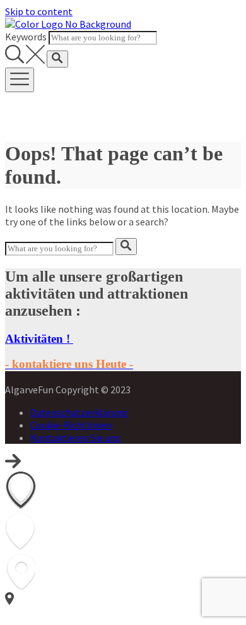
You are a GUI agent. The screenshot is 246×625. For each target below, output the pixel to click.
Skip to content (39, 11)
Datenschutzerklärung (79, 412)
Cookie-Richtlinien (71, 425)
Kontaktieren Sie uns (75, 437)
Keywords (26, 36)
